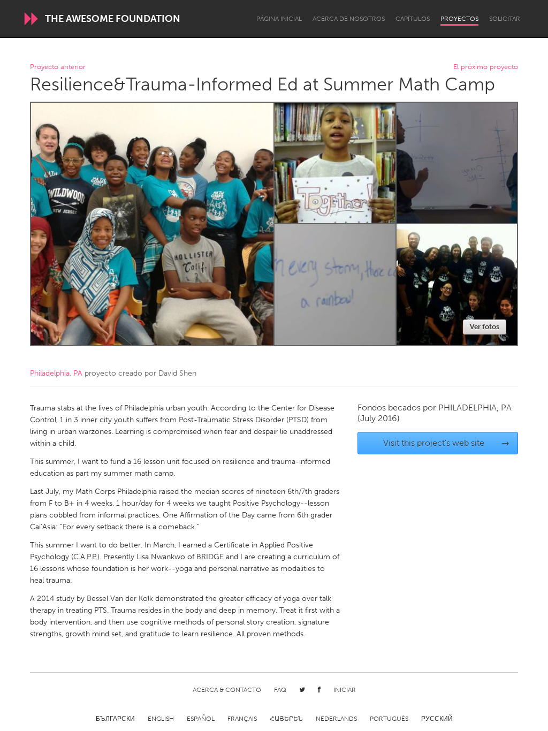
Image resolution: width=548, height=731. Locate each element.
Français (242, 718)
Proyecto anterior (58, 67)
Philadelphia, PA (56, 373)
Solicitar (504, 18)
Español (201, 718)
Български (115, 718)
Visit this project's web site (446, 443)
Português (389, 718)
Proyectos (459, 18)
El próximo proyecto (485, 67)
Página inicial (279, 18)
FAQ (280, 690)
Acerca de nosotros (349, 18)
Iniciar (344, 690)
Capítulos (412, 18)
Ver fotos (484, 327)
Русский (437, 718)
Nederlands (336, 718)
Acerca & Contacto (227, 690)
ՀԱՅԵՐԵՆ (286, 718)
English (161, 718)
